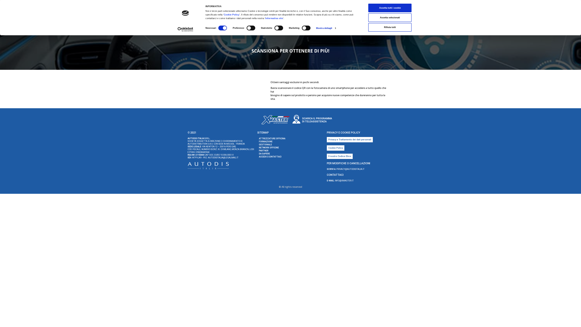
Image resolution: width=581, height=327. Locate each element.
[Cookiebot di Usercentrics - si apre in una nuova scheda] (185, 29)
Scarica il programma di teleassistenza (317, 120)
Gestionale (265, 144)
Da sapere (264, 153)
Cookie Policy (231, 14)
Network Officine (269, 147)
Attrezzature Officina (272, 138)
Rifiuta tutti (390, 27)
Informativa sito (274, 18)
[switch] (251, 28)
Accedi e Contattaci (270, 156)
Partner (263, 150)
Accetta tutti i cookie (390, 8)
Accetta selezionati (390, 17)
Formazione (265, 141)
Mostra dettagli (324, 28)
